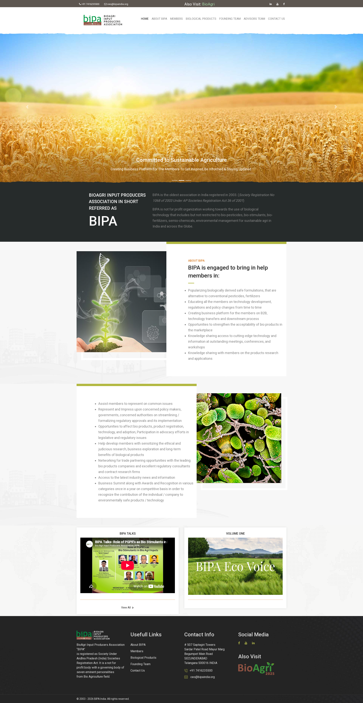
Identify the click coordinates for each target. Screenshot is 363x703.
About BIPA (159, 18)
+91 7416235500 (90, 4)
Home (145, 18)
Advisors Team (254, 18)
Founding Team (230, 18)
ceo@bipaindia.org (117, 4)
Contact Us (276, 18)
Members (176, 18)
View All (126, 607)
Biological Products (201, 18)
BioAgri (208, 4)
